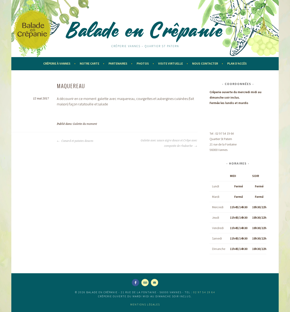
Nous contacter (205, 63)
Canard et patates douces (77, 141)
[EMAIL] (154, 282)
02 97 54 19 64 (204, 292)
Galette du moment (85, 124)
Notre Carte (89, 63)
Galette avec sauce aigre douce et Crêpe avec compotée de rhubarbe (169, 143)
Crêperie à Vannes (56, 63)
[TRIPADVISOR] (145, 282)
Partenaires (118, 63)
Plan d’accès (237, 63)
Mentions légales (145, 304)
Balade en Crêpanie (145, 30)
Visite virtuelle (170, 63)
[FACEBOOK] (135, 282)
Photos (143, 63)
